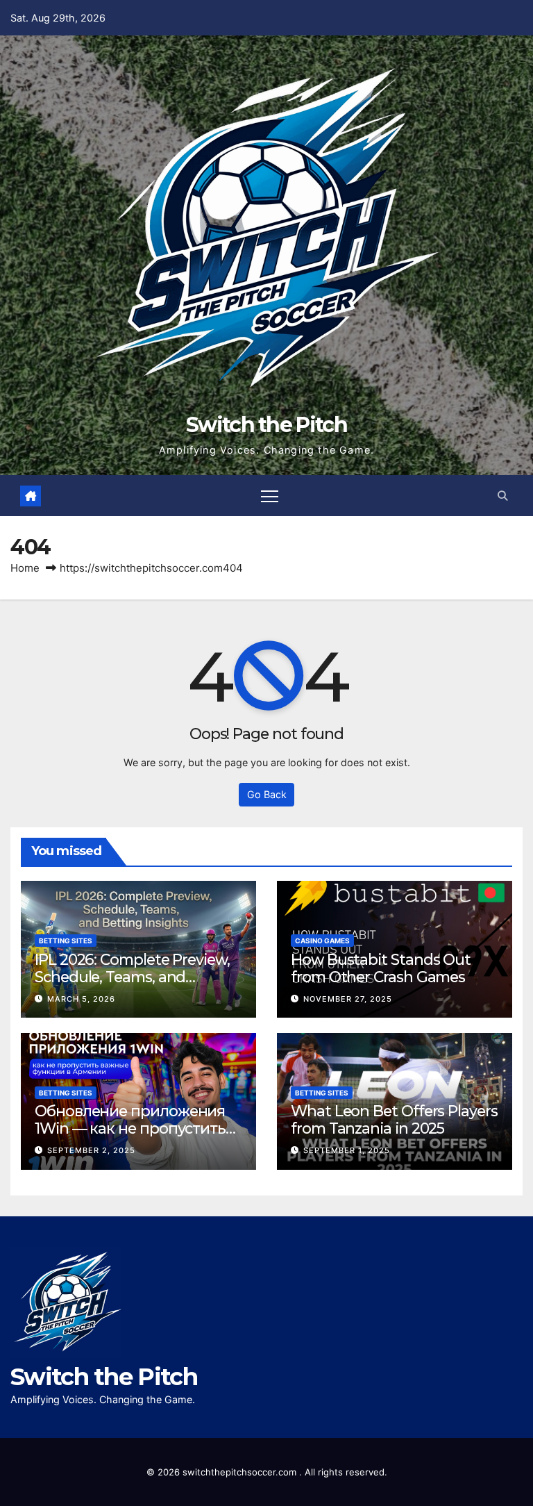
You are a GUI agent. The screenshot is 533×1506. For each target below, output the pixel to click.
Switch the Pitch (266, 425)
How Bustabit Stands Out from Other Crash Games (381, 968)
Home (25, 567)
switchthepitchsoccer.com (241, 1472)
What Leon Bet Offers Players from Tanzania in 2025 (394, 1119)
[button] (502, 496)
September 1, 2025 (346, 1150)
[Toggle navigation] (270, 495)
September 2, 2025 (91, 1150)
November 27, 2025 (347, 999)
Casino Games (322, 940)
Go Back (267, 794)
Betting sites (65, 940)
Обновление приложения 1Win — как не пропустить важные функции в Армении (130, 1137)
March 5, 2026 (81, 999)
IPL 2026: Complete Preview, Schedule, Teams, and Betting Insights (132, 976)
